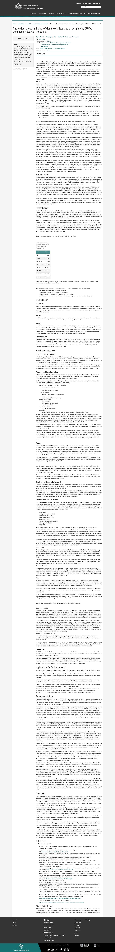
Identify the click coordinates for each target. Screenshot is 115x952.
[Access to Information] (98, 945)
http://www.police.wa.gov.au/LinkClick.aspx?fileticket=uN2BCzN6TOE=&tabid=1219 (60, 898)
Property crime (60, 43)
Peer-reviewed (44, 46)
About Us (78, 3)
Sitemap (77, 935)
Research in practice (49, 925)
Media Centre (87, 3)
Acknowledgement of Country (82, 920)
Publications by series (49, 940)
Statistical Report (48, 932)
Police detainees (51, 43)
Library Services (60, 13)
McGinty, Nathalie (63, 37)
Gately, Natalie (40, 37)
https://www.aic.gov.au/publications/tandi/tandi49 (60, 869)
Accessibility (78, 922)
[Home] (29, 6)
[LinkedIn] (68, 949)
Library (14, 922)
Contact (77, 925)
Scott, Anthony (74, 37)
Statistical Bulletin (48, 930)
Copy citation (17, 64)
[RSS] (64, 949)
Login (76, 933)
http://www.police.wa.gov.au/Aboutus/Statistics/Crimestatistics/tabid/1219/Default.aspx (61, 902)
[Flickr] (53, 949)
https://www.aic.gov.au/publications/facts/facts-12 (55, 852)
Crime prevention (45, 44)
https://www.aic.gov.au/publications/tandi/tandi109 (59, 878)
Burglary (43, 43)
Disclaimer (77, 930)
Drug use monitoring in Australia (59, 44)
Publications (42, 13)
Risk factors (68, 43)
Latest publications (48, 922)
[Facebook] (49, 949)
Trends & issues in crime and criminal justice (37, 24)
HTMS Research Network (75, 13)
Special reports (47, 938)
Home (14, 24)
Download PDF (23, 38)
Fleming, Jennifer (51, 37)
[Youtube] (61, 949)
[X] (57, 949)
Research (33, 13)
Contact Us (96, 3)
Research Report (48, 927)
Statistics (51, 13)
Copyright (77, 927)
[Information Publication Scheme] (84, 945)
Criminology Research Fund (92, 13)
